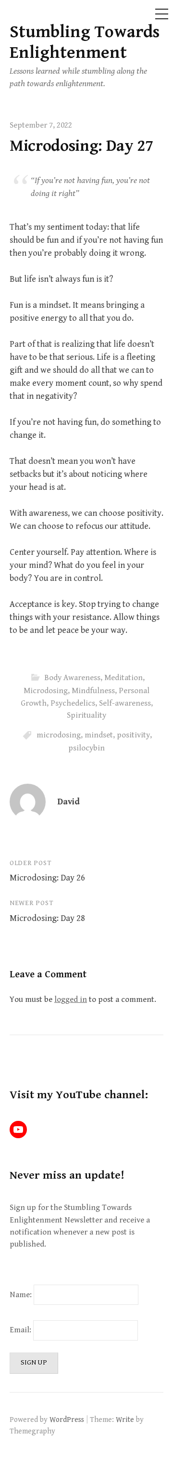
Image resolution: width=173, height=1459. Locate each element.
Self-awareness (125, 703)
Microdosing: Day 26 (47, 878)
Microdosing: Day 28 (47, 918)
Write (125, 1419)
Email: (21, 1330)
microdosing (59, 735)
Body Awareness (72, 678)
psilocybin (86, 748)
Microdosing (46, 691)
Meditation (123, 678)
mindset (99, 735)
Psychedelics (72, 703)
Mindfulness (93, 691)
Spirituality (86, 715)
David (68, 802)
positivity (133, 735)
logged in (70, 999)
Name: (21, 1295)
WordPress (66, 1419)
